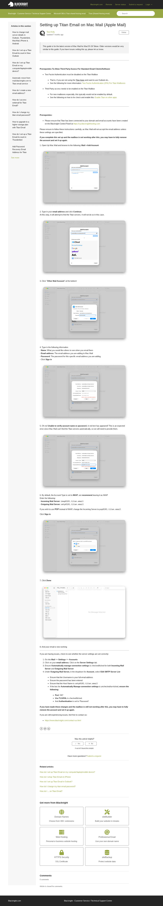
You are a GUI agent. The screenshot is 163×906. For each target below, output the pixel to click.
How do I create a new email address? (21, 91)
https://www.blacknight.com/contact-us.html (63, 720)
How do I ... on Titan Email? (51, 791)
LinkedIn (48, 728)
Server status (120, 4)
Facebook (41, 728)
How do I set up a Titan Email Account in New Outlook (21, 53)
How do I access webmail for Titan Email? (19, 103)
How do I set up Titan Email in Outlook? (56, 781)
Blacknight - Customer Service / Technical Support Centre (29, 13)
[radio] (77, 744)
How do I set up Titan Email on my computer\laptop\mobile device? (22, 67)
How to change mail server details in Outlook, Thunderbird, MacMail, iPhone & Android (21, 38)
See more (15, 158)
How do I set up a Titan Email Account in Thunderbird (21, 137)
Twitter (45, 728)
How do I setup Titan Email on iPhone (55, 777)
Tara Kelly (51, 32)
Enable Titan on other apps (106, 97)
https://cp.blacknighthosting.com (86, 124)
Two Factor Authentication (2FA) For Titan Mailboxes (103, 83)
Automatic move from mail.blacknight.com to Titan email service (21, 81)
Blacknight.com (96, 4)
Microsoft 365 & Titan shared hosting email (70, 13)
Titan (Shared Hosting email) (99, 13)
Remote (109, 4)
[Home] (18, 6)
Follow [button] (124, 32)
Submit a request (136, 4)
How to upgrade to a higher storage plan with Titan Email (20, 125)
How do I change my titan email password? (21, 113)
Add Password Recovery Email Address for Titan (19, 149)
